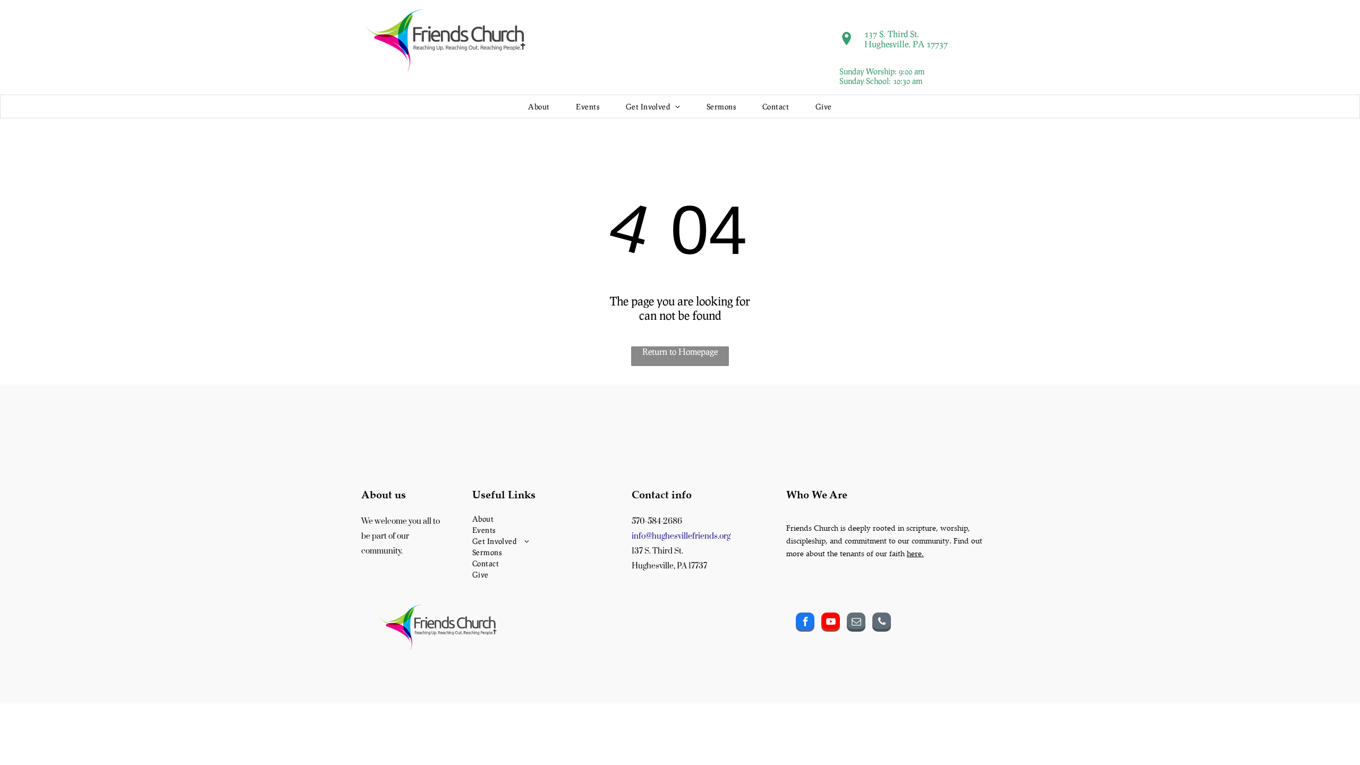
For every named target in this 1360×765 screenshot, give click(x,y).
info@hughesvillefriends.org (681, 536)
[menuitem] (539, 106)
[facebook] (805, 623)
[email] (856, 623)
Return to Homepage (680, 351)
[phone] (881, 623)
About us (383, 494)
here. (915, 553)
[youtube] (830, 623)
